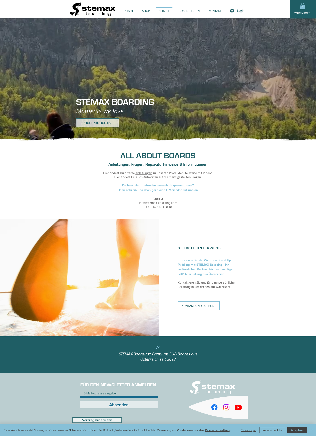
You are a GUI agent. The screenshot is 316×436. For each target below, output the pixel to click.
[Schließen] (311, 430)
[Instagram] (226, 407)
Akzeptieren (297, 430)
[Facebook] (214, 407)
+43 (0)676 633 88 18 (158, 207)
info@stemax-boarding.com (158, 203)
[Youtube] (238, 407)
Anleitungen (144, 173)
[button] (302, 6)
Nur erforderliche (272, 430)
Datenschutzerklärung (218, 430)
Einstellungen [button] (248, 430)
